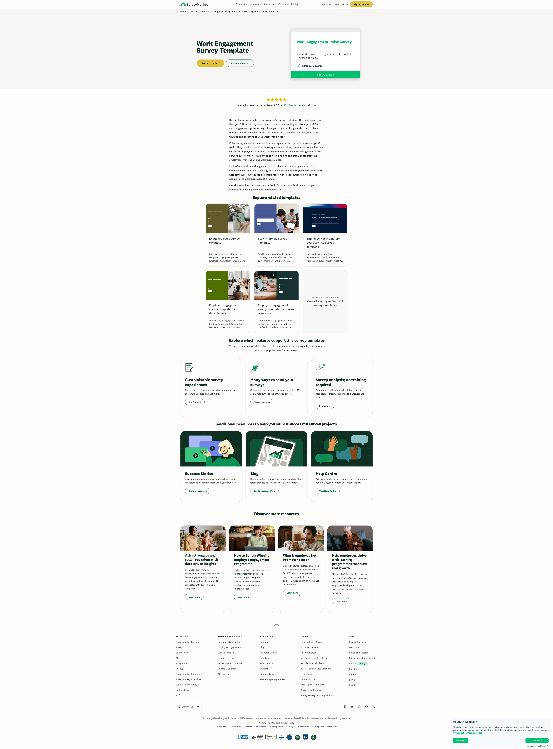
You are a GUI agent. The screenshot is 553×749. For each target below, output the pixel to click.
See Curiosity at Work (264, 491)
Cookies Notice (474, 733)
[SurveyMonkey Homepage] (194, 4)
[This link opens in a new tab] (345, 707)
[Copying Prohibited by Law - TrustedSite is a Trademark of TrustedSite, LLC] (270, 738)
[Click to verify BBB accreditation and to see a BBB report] (242, 738)
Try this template (210, 63)
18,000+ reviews (293, 105)
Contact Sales (333, 4)
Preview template (240, 63)
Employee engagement (225, 11)
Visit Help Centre (327, 491)
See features (195, 402)
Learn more (325, 406)
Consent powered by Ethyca (535, 746)
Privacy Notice (460, 733)
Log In (345, 4)
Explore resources (198, 491)
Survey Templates (200, 11)
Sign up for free (361, 4)
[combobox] (188, 706)
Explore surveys (262, 402)
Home (183, 11)
